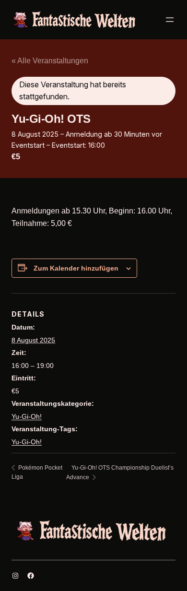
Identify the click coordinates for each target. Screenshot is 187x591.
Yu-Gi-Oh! (27, 416)
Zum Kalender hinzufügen (76, 268)
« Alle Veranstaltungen (50, 61)
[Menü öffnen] (169, 19)
